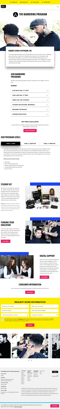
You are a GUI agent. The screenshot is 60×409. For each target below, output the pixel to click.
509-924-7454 (4, 384)
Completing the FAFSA (29, 377)
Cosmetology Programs (23, 376)
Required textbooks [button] (19, 109)
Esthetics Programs (22, 379)
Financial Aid (29, 374)
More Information (18, 406)
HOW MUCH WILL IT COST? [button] (20, 90)
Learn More (6, 241)
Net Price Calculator (29, 380)
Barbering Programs (22, 373)
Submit (30, 325)
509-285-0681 (4, 388)
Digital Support (36, 376)
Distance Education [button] (19, 114)
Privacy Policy (20, 318)
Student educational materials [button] (23, 105)
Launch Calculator (30, 130)
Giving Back (35, 373)
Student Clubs (36, 375)
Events (41, 373)
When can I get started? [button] (20, 100)
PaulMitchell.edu (55, 376)
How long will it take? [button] (20, 95)
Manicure (22, 383)
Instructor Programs (22, 382)
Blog (40, 372)
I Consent (54, 406)
